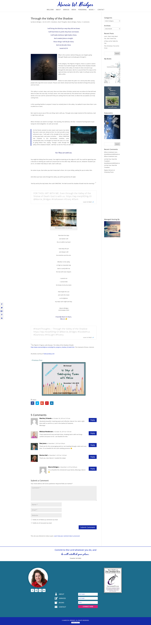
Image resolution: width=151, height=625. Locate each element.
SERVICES (62, 598)
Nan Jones (42, 443)
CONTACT (62, 607)
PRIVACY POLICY (75, 622)
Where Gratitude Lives (110, 156)
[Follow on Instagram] (36, 590)
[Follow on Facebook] (32, 590)
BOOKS (61, 603)
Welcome (50, 10)
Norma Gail (43, 455)
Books (91, 10)
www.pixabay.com (49, 354)
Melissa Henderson (46, 432)
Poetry (79, 22)
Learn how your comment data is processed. (67, 536)
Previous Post (37, 360)
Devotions (54, 22)
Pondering (82, 10)
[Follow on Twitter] (40, 590)
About (58, 10)
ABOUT (61, 594)
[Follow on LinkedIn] (44, 590)
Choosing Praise (109, 172)
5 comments (85, 22)
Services (66, 10)
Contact (101, 10)
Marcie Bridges (37, 22)
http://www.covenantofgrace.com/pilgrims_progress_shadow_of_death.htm (52, 347)
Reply (92, 420)
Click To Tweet (87, 202)
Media (74, 10)
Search (117, 53)
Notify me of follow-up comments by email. (45, 519)
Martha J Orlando (45, 418)
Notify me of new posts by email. (42, 523)
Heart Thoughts (62, 22)
